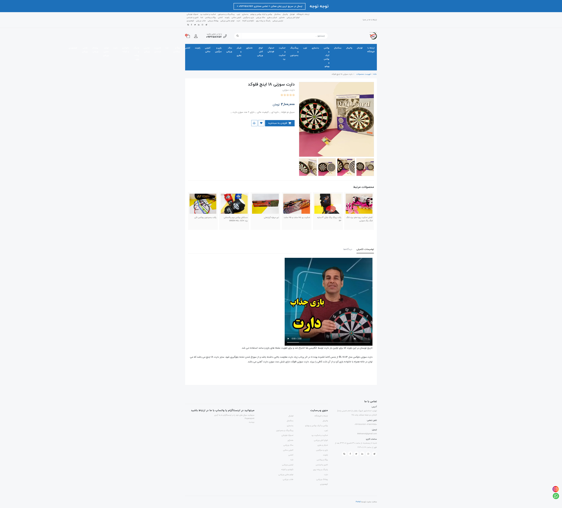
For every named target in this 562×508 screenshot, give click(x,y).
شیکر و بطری (272, 17)
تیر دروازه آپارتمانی (271, 217)
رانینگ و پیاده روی (263, 21)
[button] (196, 36)
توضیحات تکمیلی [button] (365, 249)
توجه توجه (318, 6)
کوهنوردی (190, 21)
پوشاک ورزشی (213, 21)
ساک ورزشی (260, 17)
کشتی (220, 17)
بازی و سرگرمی (248, 17)
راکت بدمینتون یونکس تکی (205, 217)
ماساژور (282, 17)
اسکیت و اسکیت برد (208, 14)
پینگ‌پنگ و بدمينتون (226, 14)
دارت (238, 21)
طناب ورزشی (201, 21)
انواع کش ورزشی (293, 17)
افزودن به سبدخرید (278, 123)
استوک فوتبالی (192, 14)
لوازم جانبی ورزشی (227, 21)
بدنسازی (245, 14)
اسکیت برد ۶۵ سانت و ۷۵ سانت (297, 217)
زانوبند (227, 17)
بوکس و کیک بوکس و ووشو (261, 14)
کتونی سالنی (236, 17)
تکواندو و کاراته (248, 21)
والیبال (285, 14)
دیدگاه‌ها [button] (347, 249)
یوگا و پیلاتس (210, 17)
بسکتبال (277, 14)
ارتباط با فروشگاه (303, 14)
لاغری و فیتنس (192, 17)
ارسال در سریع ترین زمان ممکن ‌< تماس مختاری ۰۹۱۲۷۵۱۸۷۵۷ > (269, 6)
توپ (238, 14)
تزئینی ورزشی (278, 21)
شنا (202, 17)
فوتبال (292, 14)
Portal (358, 502)
